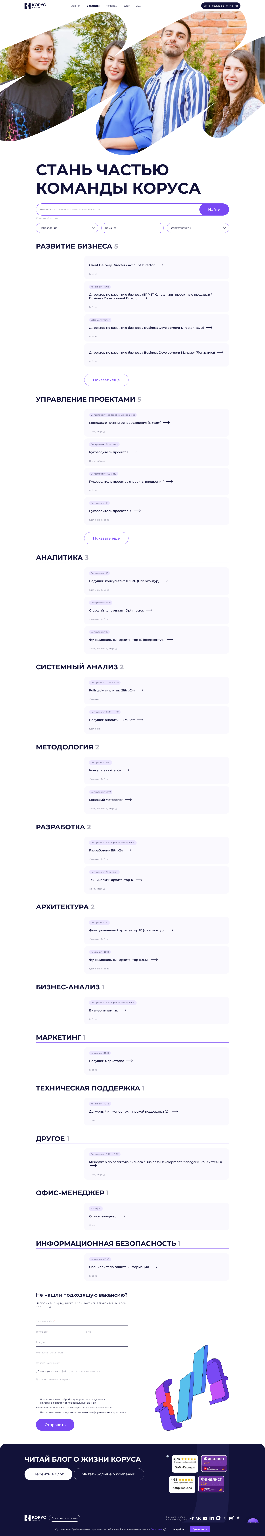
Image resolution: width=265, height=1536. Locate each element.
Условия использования (101, 1407)
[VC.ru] (225, 1518)
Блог (126, 5)
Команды (111, 5)
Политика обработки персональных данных (68, 1402)
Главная (76, 5)
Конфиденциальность (77, 1407)
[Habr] (238, 1518)
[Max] (218, 1518)
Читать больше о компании (108, 1474)
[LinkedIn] (211, 1518)
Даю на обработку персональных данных (72, 1401)
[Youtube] (205, 1518)
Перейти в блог (48, 1474)
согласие (52, 1399)
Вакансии (93, 5)
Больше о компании (65, 1518)
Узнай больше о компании (221, 5)
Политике (156, 1529)
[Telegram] (192, 1518)
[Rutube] (231, 1518)
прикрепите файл (56, 1371)
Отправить (55, 1424)
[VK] (198, 1518)
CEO (138, 5)
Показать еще (106, 380)
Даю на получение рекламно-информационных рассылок (83, 1412)
